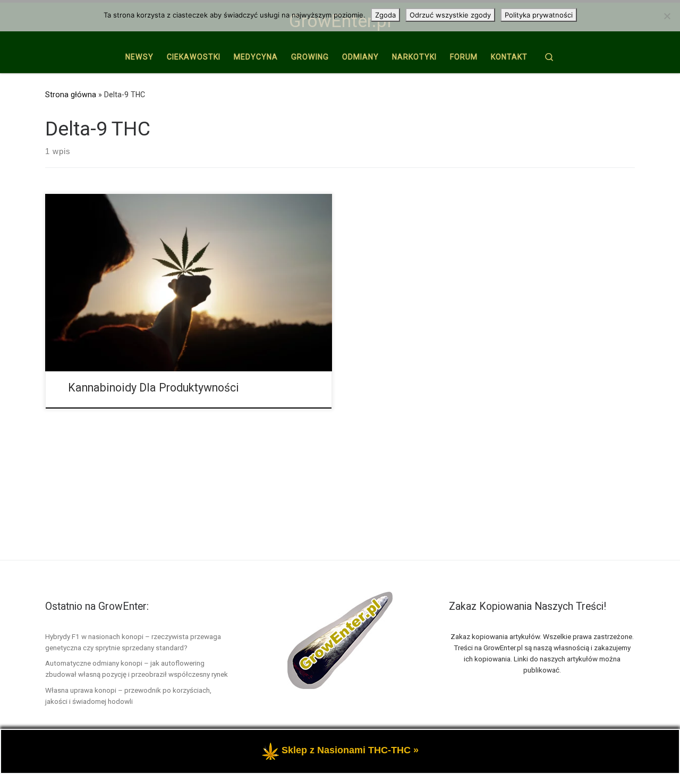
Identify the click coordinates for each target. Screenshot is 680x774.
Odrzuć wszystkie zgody (450, 15)
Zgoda (385, 15)
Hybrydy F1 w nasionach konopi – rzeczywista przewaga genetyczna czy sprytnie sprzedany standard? (133, 642)
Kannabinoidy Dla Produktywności (153, 387)
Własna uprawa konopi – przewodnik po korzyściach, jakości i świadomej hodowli (128, 695)
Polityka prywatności (539, 15)
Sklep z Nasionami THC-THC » (350, 750)
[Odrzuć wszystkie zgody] (666, 16)
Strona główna (70, 94)
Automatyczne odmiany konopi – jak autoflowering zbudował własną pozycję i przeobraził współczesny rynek (136, 668)
